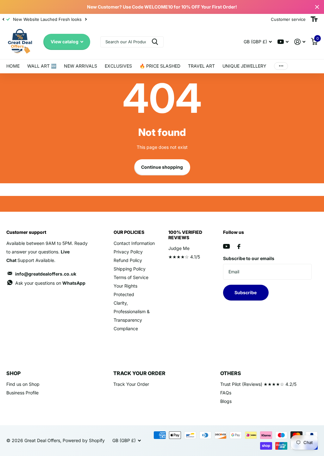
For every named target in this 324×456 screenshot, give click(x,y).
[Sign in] (300, 42)
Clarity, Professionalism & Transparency (132, 311)
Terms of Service (131, 277)
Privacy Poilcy (128, 251)
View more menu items (281, 66)
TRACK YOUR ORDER (139, 373)
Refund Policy (128, 260)
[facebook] (238, 246)
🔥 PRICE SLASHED (160, 66)
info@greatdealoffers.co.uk (45, 274)
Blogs (226, 401)
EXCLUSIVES (118, 66)
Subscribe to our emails (248, 258)
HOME (13, 66)
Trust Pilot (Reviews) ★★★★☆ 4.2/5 (258, 384)
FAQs (225, 392)
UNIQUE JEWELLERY (244, 66)
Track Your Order (131, 384)
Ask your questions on (50, 283)
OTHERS (230, 373)
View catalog (65, 41)
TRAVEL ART (201, 66)
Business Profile (22, 392)
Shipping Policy (130, 268)
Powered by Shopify (84, 440)
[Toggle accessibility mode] (314, 19)
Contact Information (134, 243)
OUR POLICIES (129, 232)
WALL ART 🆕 (41, 66)
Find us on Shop (23, 384)
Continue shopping (162, 167)
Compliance (126, 328)
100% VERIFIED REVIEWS (185, 234)
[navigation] (3, 19)
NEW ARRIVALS (80, 66)
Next (86, 19)
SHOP (13, 373)
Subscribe (246, 292)
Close (317, 7)
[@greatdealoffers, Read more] (283, 42)
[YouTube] (226, 246)
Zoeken (155, 41)
